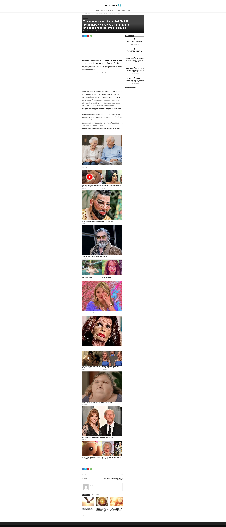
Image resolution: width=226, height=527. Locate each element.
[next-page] (84, 515)
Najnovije (106, 10)
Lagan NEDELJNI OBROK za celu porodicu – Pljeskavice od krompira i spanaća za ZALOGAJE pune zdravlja (91, 477)
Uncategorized (87, 13)
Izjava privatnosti (84, 0)
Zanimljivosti (99, 10)
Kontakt (89, 0)
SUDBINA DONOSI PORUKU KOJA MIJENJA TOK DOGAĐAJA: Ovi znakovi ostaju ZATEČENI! (135, 80)
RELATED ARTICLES (86, 494)
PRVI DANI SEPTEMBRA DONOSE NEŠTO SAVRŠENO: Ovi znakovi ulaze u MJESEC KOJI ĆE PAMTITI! (135, 60)
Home (83, 13)
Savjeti (128, 10)
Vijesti (111, 10)
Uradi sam (117, 10)
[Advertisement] (102, 49)
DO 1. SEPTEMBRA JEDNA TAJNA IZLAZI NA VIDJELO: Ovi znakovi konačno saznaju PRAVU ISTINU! (135, 70)
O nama (92, 0)
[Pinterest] (88, 36)
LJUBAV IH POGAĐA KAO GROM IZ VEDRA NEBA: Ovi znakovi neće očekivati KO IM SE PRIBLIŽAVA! (88, 508)
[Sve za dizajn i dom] (113, 5)
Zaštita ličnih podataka (98, 0)
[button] (143, 10)
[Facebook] (83, 36)
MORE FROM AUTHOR (95, 494)
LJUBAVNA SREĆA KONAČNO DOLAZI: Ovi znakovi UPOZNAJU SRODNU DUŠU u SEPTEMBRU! (134, 42)
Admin (85, 30)
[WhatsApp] (91, 36)
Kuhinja (123, 10)
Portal (132, 44)
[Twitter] (85, 36)
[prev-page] (82, 515)
